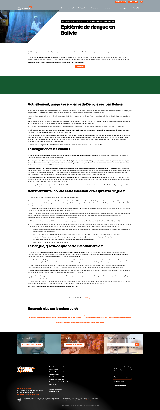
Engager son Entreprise (56, 379)
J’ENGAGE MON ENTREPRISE (74, 345)
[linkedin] (56, 391)
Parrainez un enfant (120, 385)
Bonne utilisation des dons (57, 372)
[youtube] (52, 391)
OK (137, 345)
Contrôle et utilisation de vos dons (28, 394)
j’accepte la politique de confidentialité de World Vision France (125, 348)
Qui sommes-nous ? (67, 8)
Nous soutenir (95, 8)
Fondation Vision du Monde (58, 377)
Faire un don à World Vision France (60, 382)
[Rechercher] (141, 2)
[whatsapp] (58, 391)
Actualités (136, 8)
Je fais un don (121, 2)
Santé (87, 21)
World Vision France (68, 21)
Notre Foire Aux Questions (57, 367)
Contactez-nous (119, 381)
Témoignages (53, 369)
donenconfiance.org (86, 399)
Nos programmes (109, 8)
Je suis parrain (124, 8)
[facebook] (54, 391)
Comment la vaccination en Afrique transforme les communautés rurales (108, 317)
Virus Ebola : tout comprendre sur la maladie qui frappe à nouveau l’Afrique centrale (55, 317)
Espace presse (53, 374)
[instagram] (49, 391)
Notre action (82, 8)
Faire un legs (53, 384)
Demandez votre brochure (122, 377)
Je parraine (133, 2)
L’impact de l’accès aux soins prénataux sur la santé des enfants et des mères (80, 322)
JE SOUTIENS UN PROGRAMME (31, 345)
